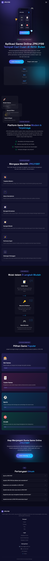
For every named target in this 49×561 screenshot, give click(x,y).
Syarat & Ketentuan (24, 537)
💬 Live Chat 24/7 (24, 548)
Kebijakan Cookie (24, 540)
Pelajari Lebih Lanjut (32, 61)
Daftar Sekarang (15, 61)
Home (24, 522)
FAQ (24, 529)
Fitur (24, 526)
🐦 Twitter (24, 553)
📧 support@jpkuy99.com (24, 546)
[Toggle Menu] (46, 2)
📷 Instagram (24, 551)
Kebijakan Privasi (24, 535)
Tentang (24, 524)
